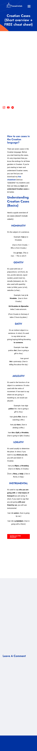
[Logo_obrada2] (14, 3)
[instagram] (4, 107)
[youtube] (8, 107)
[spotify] (12, 107)
